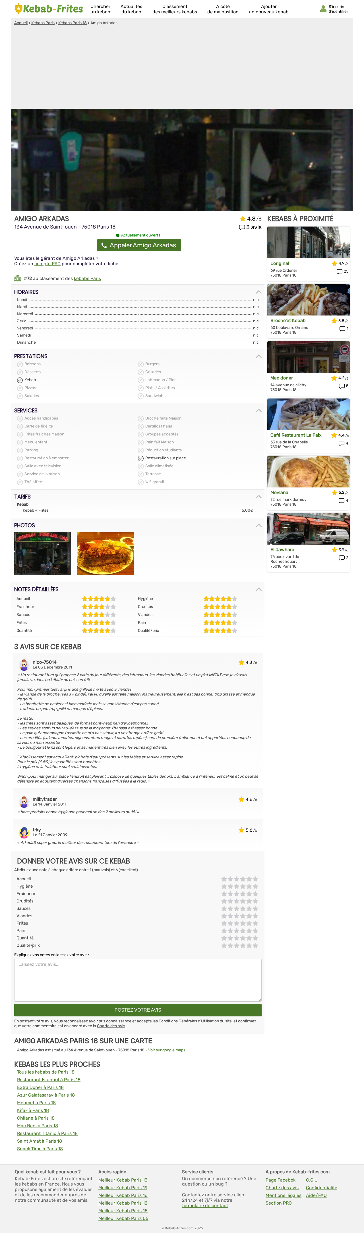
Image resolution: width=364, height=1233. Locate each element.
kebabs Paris (87, 278)
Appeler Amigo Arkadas (143, 245)
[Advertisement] (182, 68)
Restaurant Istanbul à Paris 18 (48, 1079)
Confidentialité (321, 1187)
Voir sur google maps (166, 1050)
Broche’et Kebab (288, 320)
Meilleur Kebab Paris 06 (123, 1218)
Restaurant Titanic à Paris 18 (47, 1133)
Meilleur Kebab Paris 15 (123, 1210)
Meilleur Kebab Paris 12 (122, 1203)
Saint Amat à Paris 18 (39, 1141)
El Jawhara (282, 549)
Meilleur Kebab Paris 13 (123, 1180)
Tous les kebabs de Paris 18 (46, 1072)
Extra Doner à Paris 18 (40, 1087)
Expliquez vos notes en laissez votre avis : (51, 954)
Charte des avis (111, 1026)
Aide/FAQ (316, 1195)
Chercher (100, 9)
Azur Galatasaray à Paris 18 (46, 1095)
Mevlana (279, 492)
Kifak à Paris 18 (33, 1110)
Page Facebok (280, 1180)
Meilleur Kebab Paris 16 (123, 1195)
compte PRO (47, 263)
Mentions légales (283, 1195)
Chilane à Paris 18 (36, 1118)
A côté (223, 9)
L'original (279, 263)
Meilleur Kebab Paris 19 (122, 1187)
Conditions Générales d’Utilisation (189, 1021)
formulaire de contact (205, 1205)
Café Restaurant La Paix (296, 435)
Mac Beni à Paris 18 (37, 1125)
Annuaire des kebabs (49, 9)
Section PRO (279, 1203)
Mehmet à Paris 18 (36, 1102)
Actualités (131, 9)
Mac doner (281, 378)
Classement (174, 9)
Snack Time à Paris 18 (40, 1148)
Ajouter (269, 9)
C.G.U (312, 1180)
